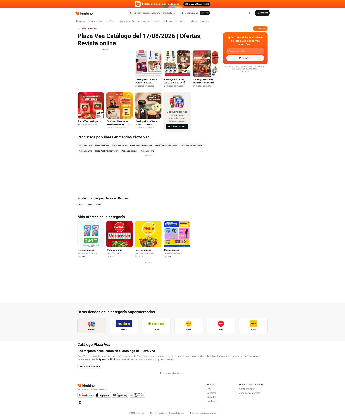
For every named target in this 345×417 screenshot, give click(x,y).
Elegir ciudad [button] (191, 12)
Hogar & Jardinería (126, 21)
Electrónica (110, 21)
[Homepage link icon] (160, 373)
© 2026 (136, 413)
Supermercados (95, 21)
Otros (182, 21)
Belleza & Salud (170, 21)
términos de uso (256, 66)
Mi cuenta (263, 13)
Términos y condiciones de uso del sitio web (167, 413)
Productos (193, 21)
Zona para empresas (249, 392)
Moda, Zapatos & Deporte (148, 21)
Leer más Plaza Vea (89, 366)
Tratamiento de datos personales (203, 413)
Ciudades (205, 21)
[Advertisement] (105, 69)
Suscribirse (262, 28)
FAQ (209, 388)
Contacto (211, 392)
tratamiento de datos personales (245, 68)
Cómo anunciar (247, 388)
